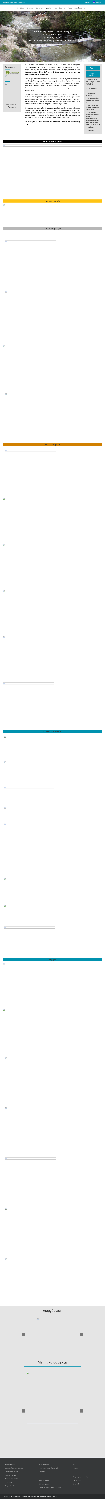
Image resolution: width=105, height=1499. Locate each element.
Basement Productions (53, 1496)
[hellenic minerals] (28, 498)
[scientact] (29, 787)
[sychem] (28, 963)
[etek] (48, 879)
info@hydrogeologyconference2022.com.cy (15, 2)
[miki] (30, 1158)
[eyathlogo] (52, 824)
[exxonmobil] (28, 637)
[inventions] (30, 450)
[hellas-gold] (52, 205)
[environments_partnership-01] (12, 71)
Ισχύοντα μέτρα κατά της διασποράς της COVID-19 (92, 107)
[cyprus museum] (28, 346)
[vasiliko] (28, 1009)
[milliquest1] (29, 905)
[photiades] (30, 291)
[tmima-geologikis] (28, 545)
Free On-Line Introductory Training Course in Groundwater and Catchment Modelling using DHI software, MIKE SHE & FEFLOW (93, 118)
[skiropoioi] (29, 927)
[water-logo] (12, 76)
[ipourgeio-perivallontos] (30, 241)
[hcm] (28, 591)
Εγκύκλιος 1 (91, 127)
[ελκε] (22, 807)
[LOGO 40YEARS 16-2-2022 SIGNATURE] (28, 683)
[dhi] (30, 1259)
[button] (88, 8)
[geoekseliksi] (30, 1208)
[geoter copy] (30, 1108)
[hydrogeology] (30, 394)
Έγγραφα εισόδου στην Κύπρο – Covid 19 (92, 100)
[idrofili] (46, 736)
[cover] (12, 83)
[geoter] (30, 1058)
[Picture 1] (52, 145)
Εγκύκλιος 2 (91, 130)
